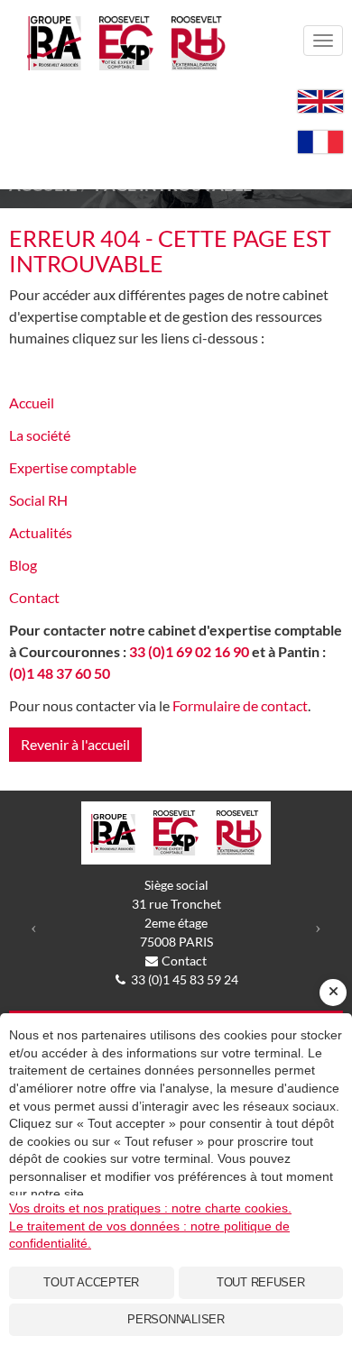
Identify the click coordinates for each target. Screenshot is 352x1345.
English (320, 101)
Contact (34, 597)
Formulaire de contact (240, 705)
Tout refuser (261, 1282)
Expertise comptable (72, 467)
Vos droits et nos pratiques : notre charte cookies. (150, 1208)
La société (39, 435)
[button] (34, 927)
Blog (23, 564)
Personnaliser (176, 1319)
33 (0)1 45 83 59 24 (184, 979)
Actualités (40, 532)
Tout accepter (91, 1282)
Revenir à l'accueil (75, 744)
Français (320, 142)
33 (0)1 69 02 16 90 (189, 651)
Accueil (31, 402)
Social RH (38, 499)
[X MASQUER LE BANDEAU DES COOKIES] (333, 992)
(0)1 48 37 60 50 (59, 673)
